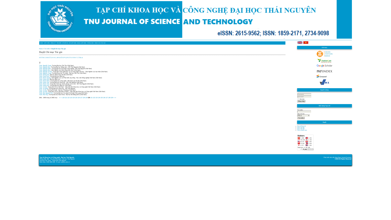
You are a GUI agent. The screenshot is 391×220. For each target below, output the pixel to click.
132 (94, 97)
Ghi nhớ (302, 99)
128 (84, 97)
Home (41, 43)
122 (68, 97)
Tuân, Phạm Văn (44, 82)
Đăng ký (53, 43)
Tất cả (81, 57)
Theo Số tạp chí (301, 126)
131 (91, 97)
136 (104, 97)
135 (101, 97)
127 (81, 97)
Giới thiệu (47, 43)
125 (76, 97)
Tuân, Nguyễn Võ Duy (45, 71)
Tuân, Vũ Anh (43, 87)
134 (99, 97)
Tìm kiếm (59, 43)
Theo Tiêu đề (300, 128)
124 (73, 97)
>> (115, 97)
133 (96, 97)
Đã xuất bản (72, 43)
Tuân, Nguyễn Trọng (45, 65)
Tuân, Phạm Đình (44, 81)
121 (66, 97)
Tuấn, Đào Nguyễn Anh (46, 93)
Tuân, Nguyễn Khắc (45, 68)
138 (109, 97)
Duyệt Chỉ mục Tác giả (58, 49)
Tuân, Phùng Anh (44, 74)
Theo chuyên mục (302, 130)
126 (79, 97)
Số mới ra (65, 43)
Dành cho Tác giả (100, 43)
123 (71, 97)
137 (107, 97)
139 (112, 97)
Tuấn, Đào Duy (43, 94)
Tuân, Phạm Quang (45, 78)
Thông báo (90, 43)
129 (86, 97)
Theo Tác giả (300, 127)
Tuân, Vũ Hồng (43, 88)
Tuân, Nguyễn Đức (44, 67)
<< (60, 97)
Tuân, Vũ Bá (43, 90)
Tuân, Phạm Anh (44, 76)
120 (63, 97)
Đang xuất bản (81, 43)
